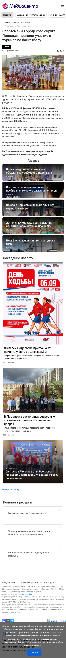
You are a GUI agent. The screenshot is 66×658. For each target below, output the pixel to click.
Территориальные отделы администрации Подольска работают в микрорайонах (29, 533)
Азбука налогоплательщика (31, 14)
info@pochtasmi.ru (24, 594)
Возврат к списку (10, 489)
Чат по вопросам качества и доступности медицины (28, 554)
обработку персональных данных (34, 635)
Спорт (6, 46)
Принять (34, 652)
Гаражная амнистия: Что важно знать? (27, 513)
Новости (7, 14)
